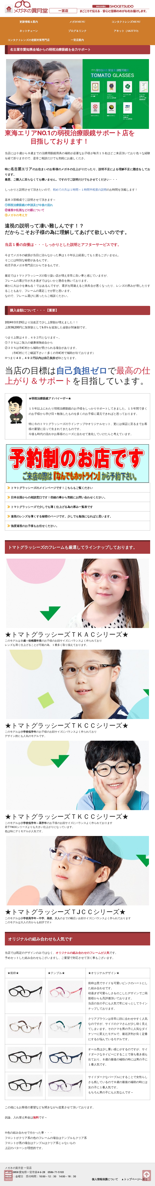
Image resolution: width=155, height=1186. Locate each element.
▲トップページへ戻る (134, 1179)
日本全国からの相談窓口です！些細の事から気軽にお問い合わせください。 (59, 497)
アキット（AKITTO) (126, 30)
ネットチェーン (29, 30)
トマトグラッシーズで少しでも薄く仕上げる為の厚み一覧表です (52, 506)
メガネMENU (77, 21)
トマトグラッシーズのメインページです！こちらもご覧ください (52, 487)
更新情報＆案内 (29, 21)
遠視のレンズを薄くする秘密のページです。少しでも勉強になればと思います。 (62, 516)
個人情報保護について (105, 1179)
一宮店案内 (77, 39)
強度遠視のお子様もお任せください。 (35, 525)
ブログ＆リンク (77, 30)
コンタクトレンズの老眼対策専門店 (29, 39)
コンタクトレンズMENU (126, 21)
